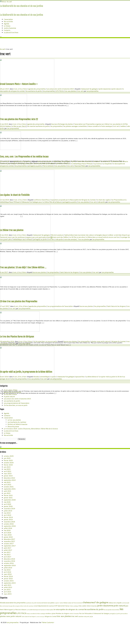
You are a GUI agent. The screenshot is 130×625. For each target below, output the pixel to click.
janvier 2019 (8, 519)
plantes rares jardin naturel (100, 341)
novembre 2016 (9, 561)
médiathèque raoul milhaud (22, 239)
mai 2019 (7, 513)
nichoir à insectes (74, 613)
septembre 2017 (10, 546)
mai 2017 (7, 554)
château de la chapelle (115, 603)
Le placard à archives (11, 32)
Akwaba (36, 376)
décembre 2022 (9, 478)
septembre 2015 (10, 583)
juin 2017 (7, 552)
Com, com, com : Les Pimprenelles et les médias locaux (24, 156)
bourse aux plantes (39, 272)
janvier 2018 (8, 537)
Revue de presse (13, 426)
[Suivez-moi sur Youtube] (2, 10)
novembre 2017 (9, 541)
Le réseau (7, 26)
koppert (10, 609)
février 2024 (8, 465)
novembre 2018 (9, 522)
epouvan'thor (80, 376)
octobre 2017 (9, 543)
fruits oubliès (82, 606)
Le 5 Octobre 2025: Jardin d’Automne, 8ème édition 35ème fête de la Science (31, 429)
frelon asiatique (74, 606)
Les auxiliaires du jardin (12, 401)
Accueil (2, 49)
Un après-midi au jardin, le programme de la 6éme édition (26, 371)
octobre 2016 (9, 563)
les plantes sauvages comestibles (75, 126)
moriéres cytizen (50, 613)
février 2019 (8, 517)
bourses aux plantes (45, 161)
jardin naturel (116, 89)
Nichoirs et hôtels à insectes (17, 424)
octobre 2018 (9, 524)
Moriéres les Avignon (62, 613)
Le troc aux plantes (14, 420)
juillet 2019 (8, 511)
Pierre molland (48, 166)
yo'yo (91, 616)
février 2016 (8, 576)
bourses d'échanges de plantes (62, 124)
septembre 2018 (10, 526)
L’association (8, 19)
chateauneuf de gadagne (89, 89)
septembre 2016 (10, 565)
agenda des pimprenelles (37, 89)
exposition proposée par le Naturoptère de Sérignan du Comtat (73, 200)
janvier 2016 (8, 578)
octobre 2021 (9, 487)
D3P (55, 606)
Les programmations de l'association (60, 306)
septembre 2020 (10, 500)
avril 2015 (7, 592)
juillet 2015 (8, 587)
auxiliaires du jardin (31, 603)
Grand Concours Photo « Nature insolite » (19, 84)
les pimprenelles (49, 91)
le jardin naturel (9, 396)
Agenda (6, 24)
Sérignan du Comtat (118, 341)
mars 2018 (8, 535)
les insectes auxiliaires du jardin (38, 126)
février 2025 (8, 460)
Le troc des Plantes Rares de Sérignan (17, 336)
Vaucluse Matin (80, 166)
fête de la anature (57, 235)
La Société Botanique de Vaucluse (35, 609)
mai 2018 (7, 530)
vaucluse (80, 616)
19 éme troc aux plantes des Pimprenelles (18, 301)
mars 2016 (8, 574)
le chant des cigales (103, 200)
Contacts (7, 30)
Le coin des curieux (10, 394)
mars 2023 (8, 473)
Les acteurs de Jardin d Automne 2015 (60, 89)
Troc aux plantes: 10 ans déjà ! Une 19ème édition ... (23, 267)
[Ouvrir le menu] (1, 36)
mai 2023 (7, 469)
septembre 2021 (10, 489)
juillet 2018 (8, 528)
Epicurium (61, 606)
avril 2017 (7, 557)
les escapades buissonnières (111, 609)
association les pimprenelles (16, 603)
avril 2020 (7, 504)
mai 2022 (7, 482)
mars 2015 (8, 594)
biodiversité (40, 603)
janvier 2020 (8, 506)
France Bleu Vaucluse (84, 161)
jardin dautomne (105, 89)
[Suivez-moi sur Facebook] (1, 10)
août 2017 (7, 548)
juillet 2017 (8, 550)
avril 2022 (7, 484)
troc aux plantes (70, 91)
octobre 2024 (9, 462)
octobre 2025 (9, 456)
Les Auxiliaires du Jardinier (17, 422)
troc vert (80, 91)
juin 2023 (7, 467)
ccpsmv (53, 376)
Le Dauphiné (107, 163)
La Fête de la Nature (63, 163)
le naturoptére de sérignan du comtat (69, 609)
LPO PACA (60, 91)
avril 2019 (7, 515)
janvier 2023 (8, 476)
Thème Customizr (47, 622)
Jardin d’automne (10, 28)
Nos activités (8, 21)
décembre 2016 (9, 559)
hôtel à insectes (92, 606)
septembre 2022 (10, 480)
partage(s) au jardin (35, 166)
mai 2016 (7, 570)
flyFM (73, 161)
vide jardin (101, 202)
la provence (98, 163)
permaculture (124, 613)
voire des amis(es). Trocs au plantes (77, 239)
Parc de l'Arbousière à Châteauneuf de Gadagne (94, 613)
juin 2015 (7, 589)
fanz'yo (67, 606)
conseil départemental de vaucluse (44, 606)
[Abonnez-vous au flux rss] (0, 10)
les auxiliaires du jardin (34, 91)
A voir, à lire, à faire (20, 89)
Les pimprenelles (92, 91)
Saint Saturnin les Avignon (69, 272)
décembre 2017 (9, 539)
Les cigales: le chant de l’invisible (15, 194)
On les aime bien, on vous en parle (45, 341)
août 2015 (7, 585)
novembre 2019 (9, 508)
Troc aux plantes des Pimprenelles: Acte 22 (19, 119)
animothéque (45, 376)
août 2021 (7, 491)
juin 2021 (7, 493)
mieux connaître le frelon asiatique (100, 126)
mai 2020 (7, 502)
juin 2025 (7, 458)
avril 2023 (7, 471)
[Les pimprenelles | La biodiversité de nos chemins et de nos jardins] (6, 1)
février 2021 (8, 495)
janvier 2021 (8, 497)
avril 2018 (7, 532)
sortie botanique (40, 616)
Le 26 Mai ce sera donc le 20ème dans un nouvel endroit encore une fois (94, 237)
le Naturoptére (49, 609)
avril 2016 (7, 572)
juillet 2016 (8, 567)
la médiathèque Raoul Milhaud (82, 163)
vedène (123, 126)
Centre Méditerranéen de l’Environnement (70, 603)
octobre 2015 (9, 581)
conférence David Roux (42, 200)
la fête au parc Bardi (19, 126)
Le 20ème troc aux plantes (11, 230)
